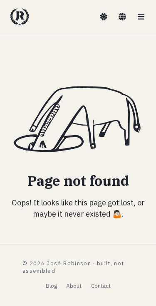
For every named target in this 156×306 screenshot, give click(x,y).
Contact (101, 285)
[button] (103, 17)
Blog (51, 285)
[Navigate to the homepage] (19, 17)
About (74, 285)
